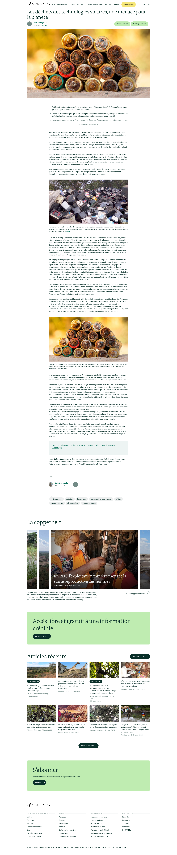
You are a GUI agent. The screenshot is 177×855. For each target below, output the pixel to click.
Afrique (44, 25)
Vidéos (72, 4)
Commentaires (122, 24)
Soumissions (63, 833)
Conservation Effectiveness (101, 833)
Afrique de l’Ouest (89, 503)
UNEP (68, 231)
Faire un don (128, 4)
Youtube (125, 823)
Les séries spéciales (95, 4)
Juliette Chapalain (62, 483)
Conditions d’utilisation (67, 837)
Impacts (62, 827)
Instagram (126, 820)
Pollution (69, 499)
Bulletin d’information (67, 830)
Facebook (126, 827)
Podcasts (81, 4)
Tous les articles (138, 656)
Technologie (81, 499)
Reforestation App (98, 827)
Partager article (139, 24)
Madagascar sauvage (99, 817)
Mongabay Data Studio (99, 837)
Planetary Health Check (100, 830)
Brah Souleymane (40, 23)
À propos (62, 817)
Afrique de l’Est (72, 503)
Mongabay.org (96, 823)
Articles (108, 4)
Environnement (56, 499)
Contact (62, 820)
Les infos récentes (34, 837)
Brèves (116, 4)
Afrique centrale (57, 503)
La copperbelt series (137, 594)
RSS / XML (126, 830)
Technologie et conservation (101, 499)
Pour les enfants (97, 820)
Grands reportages (59, 4)
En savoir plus (40, 636)
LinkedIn (125, 817)
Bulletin (38, 782)
